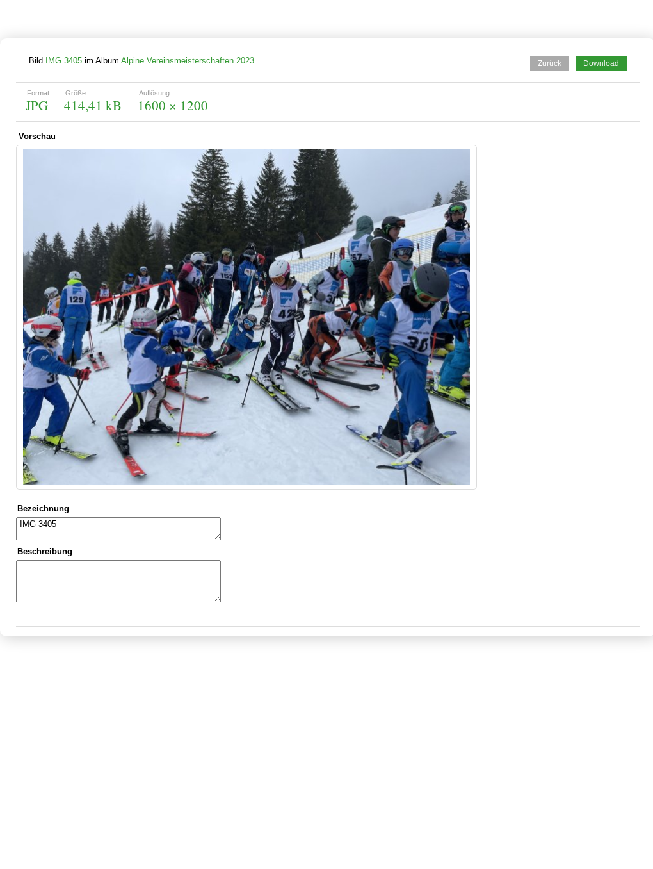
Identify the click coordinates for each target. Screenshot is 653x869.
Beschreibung (44, 551)
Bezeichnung (43, 508)
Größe (75, 93)
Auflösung (154, 93)
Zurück (549, 63)
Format (38, 93)
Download (601, 63)
